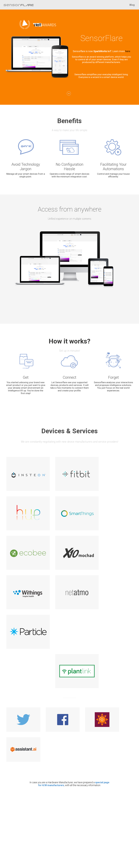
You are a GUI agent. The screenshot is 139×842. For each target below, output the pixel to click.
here (127, 51)
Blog (132, 4)
